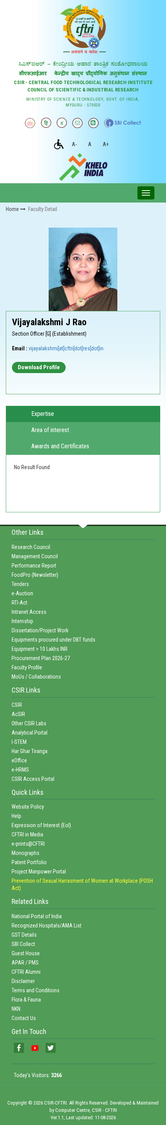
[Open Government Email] (77, 123)
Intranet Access (29, 612)
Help (16, 816)
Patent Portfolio (29, 862)
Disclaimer (23, 981)
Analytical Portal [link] (29, 733)
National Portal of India (37, 916)
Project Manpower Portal (39, 871)
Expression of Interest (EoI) (41, 825)
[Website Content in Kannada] (61, 123)
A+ (106, 144)
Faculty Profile (27, 667)
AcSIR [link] (18, 714)
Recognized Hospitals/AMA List (46, 925)
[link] (19, 1048)
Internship (22, 621)
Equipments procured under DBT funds (53, 640)
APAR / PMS (25, 962)
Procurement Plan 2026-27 (41, 658)
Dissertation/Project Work (40, 630)
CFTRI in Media (27, 834)
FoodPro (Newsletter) (35, 575)
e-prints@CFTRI (28, 844)
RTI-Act (19, 603)
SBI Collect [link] (23, 944)
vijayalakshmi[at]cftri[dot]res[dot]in (66, 348)
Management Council (35, 556)
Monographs (25, 853)
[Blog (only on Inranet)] (93, 123)
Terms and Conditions (35, 990)
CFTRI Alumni (26, 972)
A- (74, 144)
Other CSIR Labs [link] (29, 723)
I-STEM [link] (19, 742)
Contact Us (24, 1018)
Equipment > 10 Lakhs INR (40, 649)
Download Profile (39, 367)
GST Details (24, 935)
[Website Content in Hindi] (46, 123)
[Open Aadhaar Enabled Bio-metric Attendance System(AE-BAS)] (30, 123)
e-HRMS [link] (20, 770)
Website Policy (28, 807)
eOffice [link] (19, 760)
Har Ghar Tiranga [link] (29, 751)
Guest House (26, 953)
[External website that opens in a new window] (122, 123)
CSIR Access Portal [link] (33, 779)
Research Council (31, 547)
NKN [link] (16, 1009)
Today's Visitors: (38, 1075)
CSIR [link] (17, 705)
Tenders (20, 584)
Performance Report (34, 565)
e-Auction (22, 593)
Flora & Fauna (26, 1000)
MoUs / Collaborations (36, 677)
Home (13, 209)
